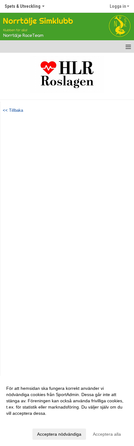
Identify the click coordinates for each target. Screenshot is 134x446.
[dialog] (67, 411)
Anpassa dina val (23, 421)
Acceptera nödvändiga (59, 434)
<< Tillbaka (13, 110)
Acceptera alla (107, 434)
